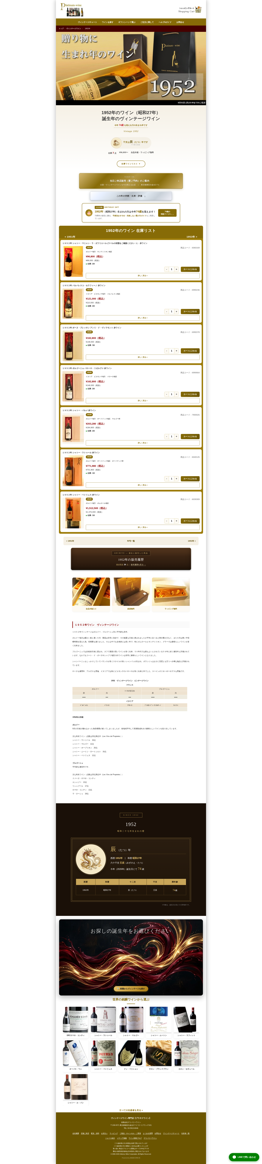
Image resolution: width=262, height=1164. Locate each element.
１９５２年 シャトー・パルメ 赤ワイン (79, 410)
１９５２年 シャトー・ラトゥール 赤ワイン (81, 452)
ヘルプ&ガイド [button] (165, 22)
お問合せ (180, 22)
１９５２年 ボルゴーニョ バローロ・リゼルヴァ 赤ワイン (87, 368)
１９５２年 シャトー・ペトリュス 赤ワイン (81, 495)
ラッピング (114, 1133)
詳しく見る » (143, 276)
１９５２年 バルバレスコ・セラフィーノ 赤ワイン (83, 285)
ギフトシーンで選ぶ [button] (127, 22)
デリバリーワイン (150, 1138)
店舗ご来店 (85, 1133)
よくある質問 (148, 1133)
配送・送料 (95, 1133)
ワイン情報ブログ (135, 1138)
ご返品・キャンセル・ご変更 (130, 1133)
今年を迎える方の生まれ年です (131, 125)
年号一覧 (131, 541)
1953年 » (192, 237)
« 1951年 (70, 237)
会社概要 (75, 1133)
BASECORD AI (135, 1158)
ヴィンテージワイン (73, 29)
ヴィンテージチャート (87, 22)
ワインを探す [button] (107, 22)
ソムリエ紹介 (110, 1138)
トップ (61, 29)
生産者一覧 (185, 1133)
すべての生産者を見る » (131, 1110)
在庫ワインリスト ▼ (131, 164)
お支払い (104, 1133)
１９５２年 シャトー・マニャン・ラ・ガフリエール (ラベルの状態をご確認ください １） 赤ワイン (104, 243)
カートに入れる (190, 269)
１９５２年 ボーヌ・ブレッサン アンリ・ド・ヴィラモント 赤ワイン (91, 328)
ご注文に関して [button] (147, 22)
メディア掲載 (122, 1138)
